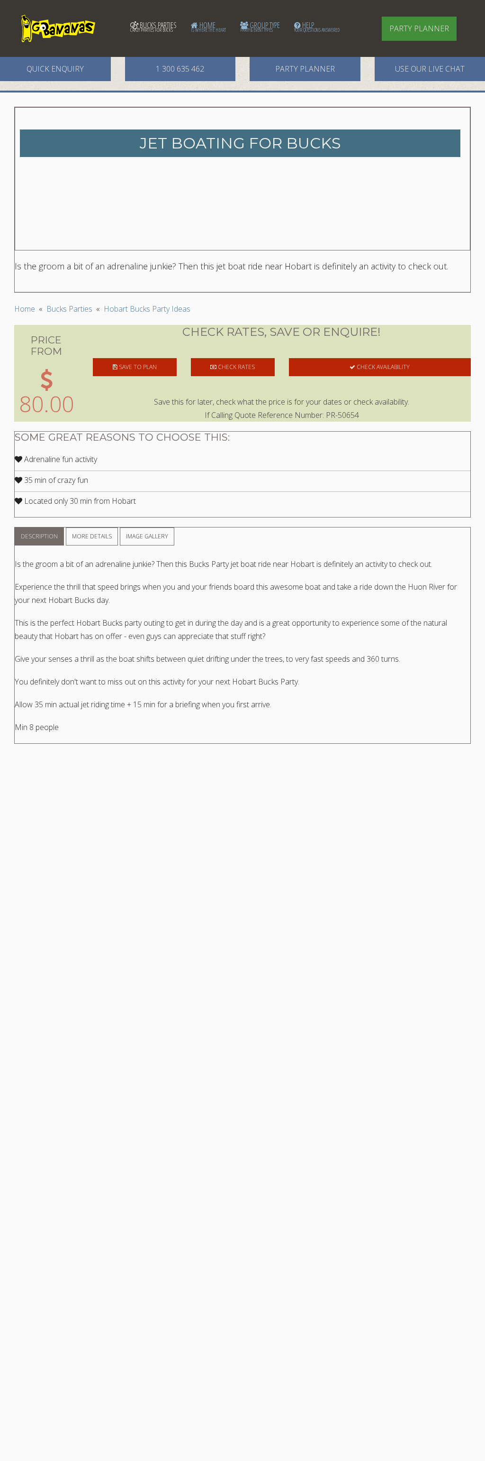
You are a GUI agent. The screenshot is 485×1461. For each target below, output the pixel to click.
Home (208, 26)
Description (39, 536)
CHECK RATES (235, 367)
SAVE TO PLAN (137, 367)
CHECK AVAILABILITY (382, 367)
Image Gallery (147, 536)
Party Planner (419, 28)
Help (317, 26)
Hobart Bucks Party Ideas (147, 309)
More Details (92, 536)
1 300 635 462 (180, 69)
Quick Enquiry (55, 69)
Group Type (260, 26)
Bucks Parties (153, 26)
